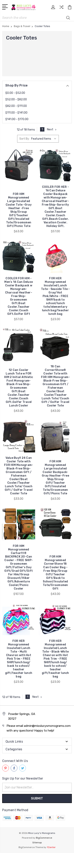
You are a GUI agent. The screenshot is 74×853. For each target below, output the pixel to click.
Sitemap (37, 842)
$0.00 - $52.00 (15, 93)
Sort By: (24, 138)
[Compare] (61, 8)
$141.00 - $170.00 (16, 119)
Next (50, 129)
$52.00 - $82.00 (16, 99)
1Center (51, 847)
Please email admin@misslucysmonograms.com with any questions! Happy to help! (39, 728)
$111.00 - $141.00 (16, 112)
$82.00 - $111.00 (16, 106)
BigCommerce (44, 837)
